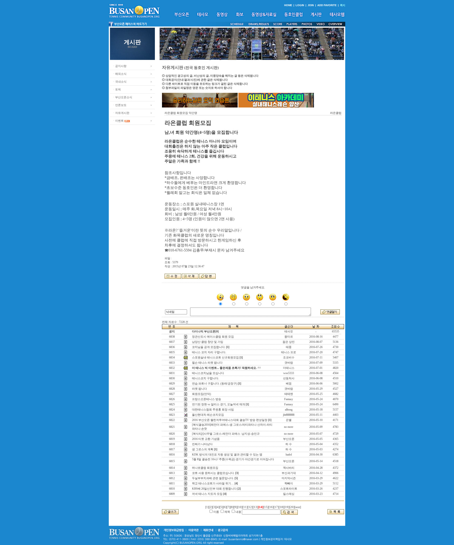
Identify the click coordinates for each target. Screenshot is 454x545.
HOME (288, 5)
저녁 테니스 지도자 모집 (207, 494)
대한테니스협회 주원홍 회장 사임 (213, 409)
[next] (297, 507)
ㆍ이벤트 (118, 120)
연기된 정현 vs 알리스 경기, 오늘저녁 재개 (218, 404)
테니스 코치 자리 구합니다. (209, 352)
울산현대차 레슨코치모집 (208, 414)
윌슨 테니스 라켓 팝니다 (207, 362)
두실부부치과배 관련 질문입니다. (213, 478)
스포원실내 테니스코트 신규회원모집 (215, 357)
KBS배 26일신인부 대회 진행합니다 (214, 488)
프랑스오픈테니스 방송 (206, 399)
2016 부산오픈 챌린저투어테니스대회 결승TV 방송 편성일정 (229, 420)
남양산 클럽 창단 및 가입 (207, 342)
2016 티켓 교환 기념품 (206, 439)
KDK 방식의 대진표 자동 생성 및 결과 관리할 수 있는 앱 (227, 454)
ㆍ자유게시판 (120, 113)
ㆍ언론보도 (119, 105)
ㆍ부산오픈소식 (122, 97)
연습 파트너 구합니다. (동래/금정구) (214, 383)
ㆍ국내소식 (119, 81)
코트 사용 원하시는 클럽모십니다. (213, 473)
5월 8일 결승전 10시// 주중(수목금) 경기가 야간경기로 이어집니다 (233, 459)
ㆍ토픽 (116, 89)
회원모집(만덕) (201, 394)
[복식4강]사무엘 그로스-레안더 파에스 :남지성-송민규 (226, 433)
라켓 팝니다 (199, 388)
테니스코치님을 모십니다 (208, 373)
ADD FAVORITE (326, 5)
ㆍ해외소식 (119, 74)
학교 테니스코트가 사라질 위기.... (213, 483)
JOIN (311, 5)
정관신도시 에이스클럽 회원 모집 (213, 336)
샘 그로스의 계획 (202, 449)
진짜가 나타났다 (202, 444)
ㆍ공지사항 (119, 66)
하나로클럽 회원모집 (205, 467)
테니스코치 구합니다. (205, 378)
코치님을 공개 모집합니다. (208, 347)
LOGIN (300, 5)
